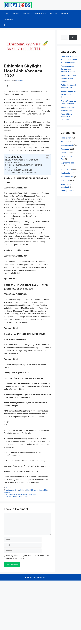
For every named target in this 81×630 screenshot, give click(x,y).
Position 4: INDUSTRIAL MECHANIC (19, 170)
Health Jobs (65, 173)
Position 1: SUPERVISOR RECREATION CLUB (22, 160)
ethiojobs (22, 490)
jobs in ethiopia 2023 (40, 490)
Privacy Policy (9, 19)
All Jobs (64, 142)
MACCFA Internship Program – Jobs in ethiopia (68, 78)
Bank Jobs (15, 13)
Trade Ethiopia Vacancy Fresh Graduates (67, 117)
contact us (64, 13)
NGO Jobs (26, 13)
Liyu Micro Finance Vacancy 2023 (17, 496)
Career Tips (65, 153)
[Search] (73, 37)
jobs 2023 (29, 490)
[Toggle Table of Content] (46, 157)
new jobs (7, 492)
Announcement (67, 145)
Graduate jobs (66, 169)
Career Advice (39, 13)
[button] (4, 25)
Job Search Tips (67, 177)
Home (6, 13)
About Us (53, 13)
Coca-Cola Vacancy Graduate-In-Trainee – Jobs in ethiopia (69, 60)
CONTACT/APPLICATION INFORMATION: (23, 172)
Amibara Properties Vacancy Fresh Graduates (68, 94)
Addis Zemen (10, 488)
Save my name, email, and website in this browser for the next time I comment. (27, 557)
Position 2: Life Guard (14, 162)
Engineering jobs (67, 163)
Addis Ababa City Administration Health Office (21, 494)
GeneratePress (51, 577)
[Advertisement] (40, 605)
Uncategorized (66, 191)
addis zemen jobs (12, 490)
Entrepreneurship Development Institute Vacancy (68, 69)
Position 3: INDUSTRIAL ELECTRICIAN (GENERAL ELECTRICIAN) (24, 166)
